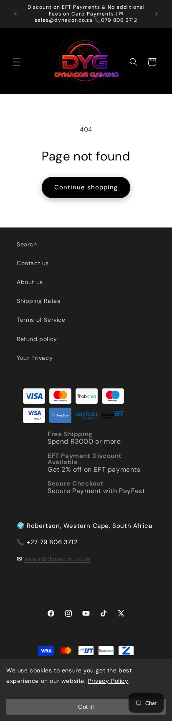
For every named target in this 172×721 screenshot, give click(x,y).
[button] (17, 62)
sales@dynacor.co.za (57, 559)
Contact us (33, 263)
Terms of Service (41, 319)
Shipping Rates (38, 301)
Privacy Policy (108, 681)
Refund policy (37, 339)
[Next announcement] (156, 14)
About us (30, 282)
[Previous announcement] (15, 14)
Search (27, 244)
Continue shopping (86, 187)
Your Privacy (35, 358)
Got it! (86, 706)
